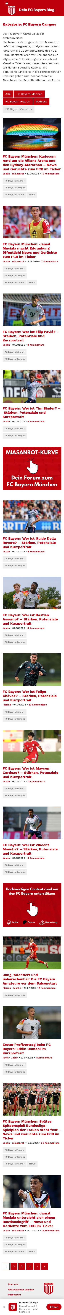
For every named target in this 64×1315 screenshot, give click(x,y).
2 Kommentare (47, 988)
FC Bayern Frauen (17, 101)
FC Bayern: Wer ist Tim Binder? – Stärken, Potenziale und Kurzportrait (32, 412)
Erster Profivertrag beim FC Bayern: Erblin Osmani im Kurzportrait (27, 1048)
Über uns (13, 1284)
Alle (8, 94)
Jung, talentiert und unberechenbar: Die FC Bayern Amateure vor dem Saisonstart (30, 979)
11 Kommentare (36, 781)
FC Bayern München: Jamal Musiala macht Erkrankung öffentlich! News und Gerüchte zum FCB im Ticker (30, 250)
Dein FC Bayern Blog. (37, 10)
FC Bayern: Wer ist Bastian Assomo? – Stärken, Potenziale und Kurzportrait (30, 619)
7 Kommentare (49, 261)
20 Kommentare (37, 704)
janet (6, 1057)
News (32, 194)
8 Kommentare (35, 344)
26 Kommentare (50, 1143)
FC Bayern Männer (29, 94)
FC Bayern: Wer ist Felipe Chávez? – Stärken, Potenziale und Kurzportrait (30, 695)
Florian (7, 704)
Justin (6, 173)
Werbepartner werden (21, 1289)
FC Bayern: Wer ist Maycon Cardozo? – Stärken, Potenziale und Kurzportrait (30, 772)
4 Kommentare (35, 551)
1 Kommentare (44, 1057)
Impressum (14, 1294)
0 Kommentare (35, 421)
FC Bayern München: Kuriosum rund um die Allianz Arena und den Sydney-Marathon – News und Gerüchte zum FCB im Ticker (32, 162)
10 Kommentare (50, 173)
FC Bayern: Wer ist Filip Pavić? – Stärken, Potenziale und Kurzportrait (31, 336)
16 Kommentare (50, 1230)
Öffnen (54, 1306)
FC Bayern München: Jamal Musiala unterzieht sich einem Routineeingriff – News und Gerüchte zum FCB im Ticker (29, 1219)
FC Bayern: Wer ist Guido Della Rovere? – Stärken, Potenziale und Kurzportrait (29, 542)
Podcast (41, 101)
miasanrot (18, 173)
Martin (17, 988)
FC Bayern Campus (15, 187)
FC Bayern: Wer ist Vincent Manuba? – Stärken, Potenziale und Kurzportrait (30, 849)
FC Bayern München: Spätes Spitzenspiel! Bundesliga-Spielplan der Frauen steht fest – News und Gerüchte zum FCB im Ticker (32, 1129)
